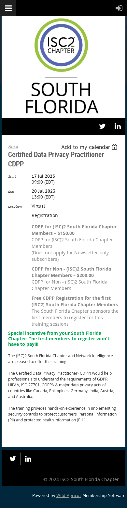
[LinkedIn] (117, 126)
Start (12, 176)
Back (13, 146)
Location (15, 206)
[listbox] (90, 147)
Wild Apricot (68, 495)
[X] (102, 126)
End (11, 191)
